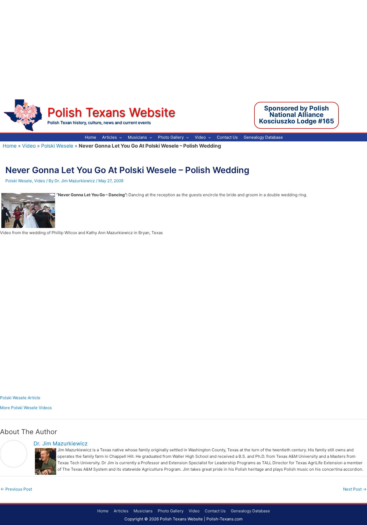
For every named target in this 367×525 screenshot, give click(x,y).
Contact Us (215, 510)
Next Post (354, 489)
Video (29, 146)
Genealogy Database (250, 510)
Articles (121, 510)
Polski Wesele (57, 146)
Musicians (143, 510)
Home (10, 146)
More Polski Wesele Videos (26, 407)
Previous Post (16, 489)
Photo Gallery (171, 510)
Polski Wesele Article (20, 397)
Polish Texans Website (111, 112)
